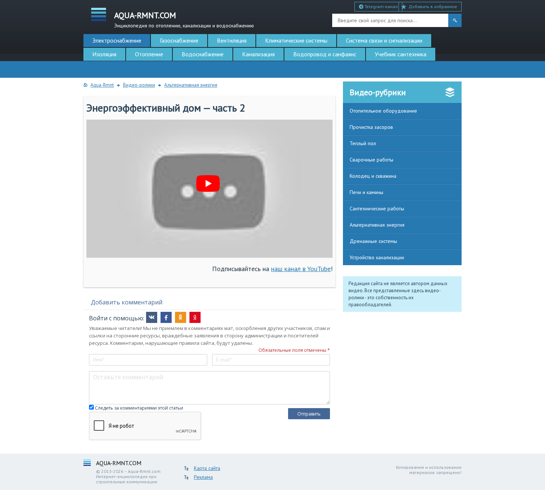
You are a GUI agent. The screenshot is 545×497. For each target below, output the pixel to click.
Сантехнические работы (377, 208)
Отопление (149, 54)
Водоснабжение (203, 54)
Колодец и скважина (373, 176)
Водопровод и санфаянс (324, 54)
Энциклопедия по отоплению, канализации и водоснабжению (184, 19)
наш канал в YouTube (301, 268)
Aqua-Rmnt (102, 85)
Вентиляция (232, 40)
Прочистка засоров (371, 127)
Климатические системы (296, 40)
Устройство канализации (377, 257)
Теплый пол (363, 143)
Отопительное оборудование (383, 110)
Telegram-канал (380, 6)
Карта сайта (207, 468)
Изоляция (104, 54)
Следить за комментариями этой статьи (139, 408)
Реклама (203, 477)
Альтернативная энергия (190, 85)
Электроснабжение (116, 40)
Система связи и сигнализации (384, 40)
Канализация (258, 54)
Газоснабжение (179, 40)
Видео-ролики (139, 85)
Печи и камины (366, 192)
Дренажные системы (373, 241)
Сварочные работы (371, 159)
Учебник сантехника (400, 54)
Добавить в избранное (433, 6)
